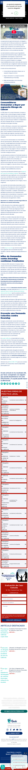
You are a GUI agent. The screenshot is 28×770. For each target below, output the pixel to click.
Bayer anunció (8, 248)
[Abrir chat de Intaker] (13, 769)
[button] (2, 384)
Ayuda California (6, 338)
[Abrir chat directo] (25, 753)
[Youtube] (17, 730)
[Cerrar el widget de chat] (27, 753)
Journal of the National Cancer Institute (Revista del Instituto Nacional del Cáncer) (14, 291)
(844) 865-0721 (13, 362)
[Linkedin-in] (20, 730)
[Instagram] (7, 730)
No (12, 13)
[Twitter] (14, 730)
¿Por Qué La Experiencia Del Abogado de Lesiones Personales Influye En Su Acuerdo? (18, 670)
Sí (16, 13)
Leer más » (12, 632)
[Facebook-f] (11, 730)
